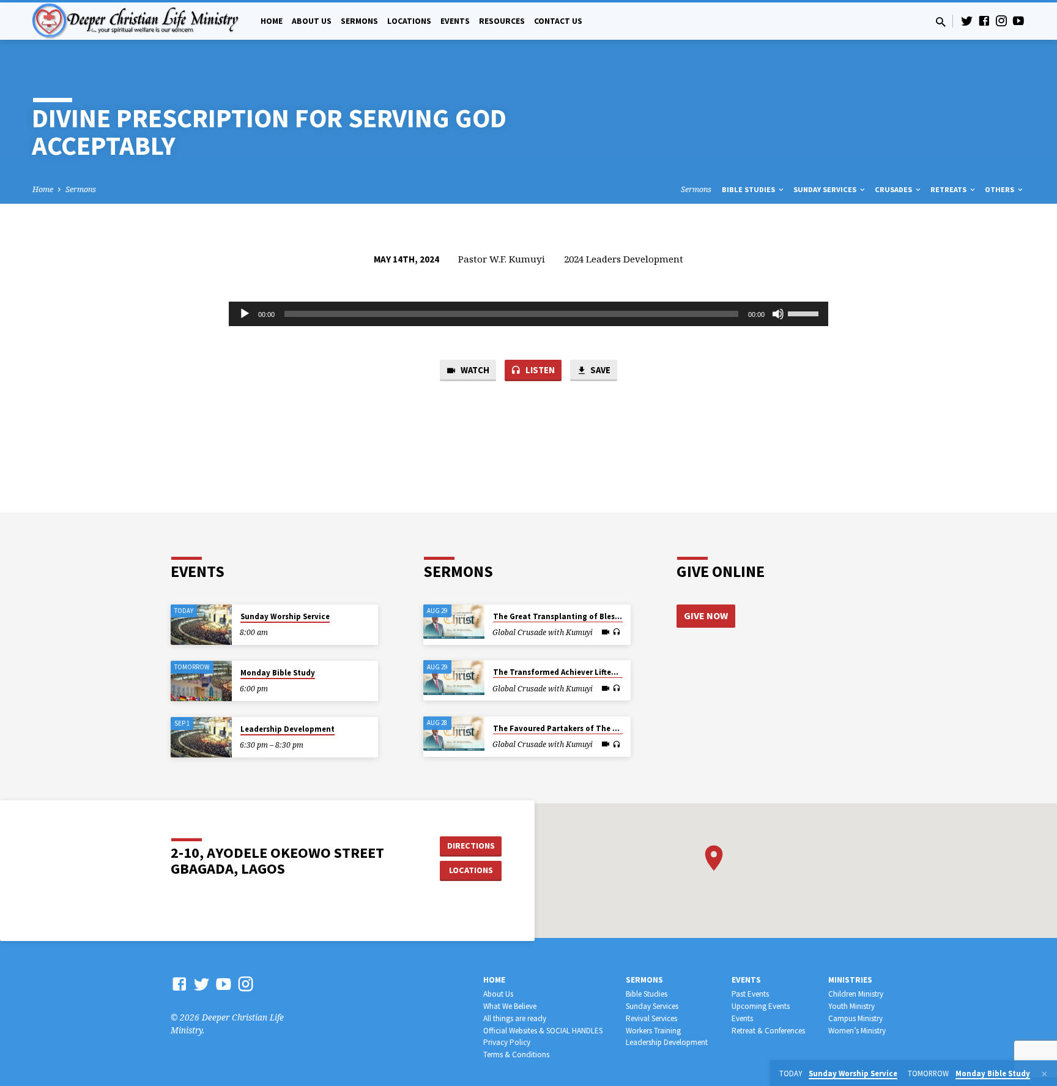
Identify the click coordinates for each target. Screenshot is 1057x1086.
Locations (409, 21)
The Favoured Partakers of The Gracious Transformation (601, 728)
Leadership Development (287, 729)
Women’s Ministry (857, 1030)
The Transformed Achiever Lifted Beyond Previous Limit (597, 672)
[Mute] (778, 314)
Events (455, 21)
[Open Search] (941, 22)
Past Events (750, 994)
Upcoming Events (761, 1006)
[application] (528, 314)
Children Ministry (855, 994)
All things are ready (514, 1018)
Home (272, 21)
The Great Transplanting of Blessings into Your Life (589, 616)
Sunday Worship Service (285, 616)
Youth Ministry (851, 1006)
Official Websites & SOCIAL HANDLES (543, 1030)
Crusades (894, 189)
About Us (312, 21)
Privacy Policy (506, 1042)
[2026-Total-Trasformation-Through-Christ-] (453, 621)
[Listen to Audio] (616, 632)
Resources (502, 21)
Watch (474, 370)
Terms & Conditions (516, 1054)
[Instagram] (1001, 20)
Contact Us (558, 21)
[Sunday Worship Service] (201, 624)
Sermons (359, 21)
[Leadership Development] (201, 737)
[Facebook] (984, 20)
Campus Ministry (855, 1018)
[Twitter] (967, 20)
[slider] (805, 313)
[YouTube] (1018, 20)
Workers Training (653, 1030)
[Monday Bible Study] (201, 681)
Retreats (949, 189)
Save (599, 370)
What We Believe (509, 1006)
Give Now (706, 615)
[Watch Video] (605, 632)
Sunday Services (825, 189)
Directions (471, 845)
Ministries (850, 980)
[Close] (1044, 1073)
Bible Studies (749, 189)
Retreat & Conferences (768, 1030)
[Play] (245, 314)
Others (1000, 189)
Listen (539, 370)
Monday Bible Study (277, 673)
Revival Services (651, 1018)
